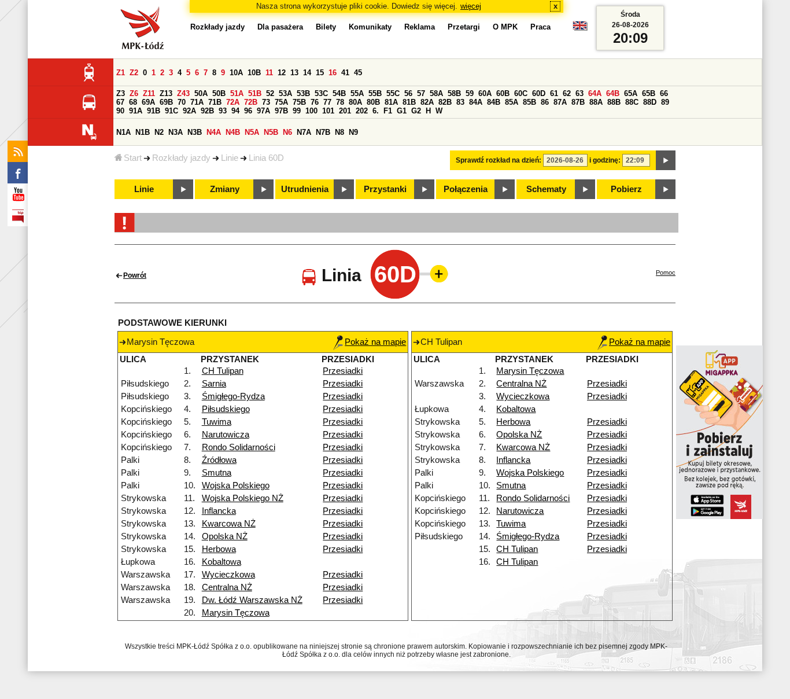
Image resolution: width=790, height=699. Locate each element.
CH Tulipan (222, 371)
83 (460, 102)
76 (315, 102)
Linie (229, 158)
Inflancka (219, 511)
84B (493, 102)
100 (311, 110)
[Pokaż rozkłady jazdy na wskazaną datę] (665, 160)
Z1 (120, 72)
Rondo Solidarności (238, 447)
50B (219, 93)
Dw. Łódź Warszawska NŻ (252, 600)
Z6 (134, 93)
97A (263, 110)
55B (375, 93)
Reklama (419, 27)
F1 (387, 110)
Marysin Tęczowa (236, 612)
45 (358, 72)
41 (345, 72)
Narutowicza (225, 434)
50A (201, 93)
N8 (339, 132)
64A (594, 93)
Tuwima (216, 421)
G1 (402, 110)
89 (665, 102)
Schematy (546, 189)
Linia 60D (266, 158)
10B (254, 72)
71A (197, 102)
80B (373, 102)
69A (148, 102)
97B (281, 110)
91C (171, 110)
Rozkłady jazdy (181, 158)
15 (320, 72)
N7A (304, 132)
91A (135, 110)
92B (207, 110)
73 (266, 102)
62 (567, 93)
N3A (175, 132)
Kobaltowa (221, 561)
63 (579, 93)
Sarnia (214, 383)
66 (664, 93)
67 (120, 102)
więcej (470, 6)
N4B (233, 132)
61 (554, 93)
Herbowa (219, 549)
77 (327, 102)
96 (248, 110)
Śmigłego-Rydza (233, 396)
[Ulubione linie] (435, 273)
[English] (580, 28)
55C (393, 93)
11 (269, 72)
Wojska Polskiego (236, 485)
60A (485, 93)
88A (596, 102)
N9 (353, 132)
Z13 (166, 93)
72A (232, 102)
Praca (540, 27)
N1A (123, 132)
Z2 (134, 72)
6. (375, 110)
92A (189, 110)
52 (270, 93)
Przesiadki (343, 371)
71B (215, 102)
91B (153, 110)
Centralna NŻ (227, 587)
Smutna (216, 472)
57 (421, 93)
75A (281, 102)
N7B (323, 132)
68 (133, 102)
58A (436, 93)
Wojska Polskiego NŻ (242, 498)
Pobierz (626, 189)
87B (578, 102)
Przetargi (464, 27)
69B (166, 102)
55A (357, 93)
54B (339, 93)
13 (294, 72)
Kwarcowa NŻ (229, 523)
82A (427, 102)
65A (630, 93)
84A (475, 102)
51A (236, 93)
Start (133, 158)
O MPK (505, 27)
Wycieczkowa (228, 574)
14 (307, 72)
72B (250, 102)
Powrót (134, 275)
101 (328, 110)
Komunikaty (370, 27)
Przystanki (385, 189)
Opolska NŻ (225, 536)
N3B (194, 132)
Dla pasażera (280, 27)
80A (355, 102)
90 (120, 110)
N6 (287, 132)
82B (445, 102)
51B (254, 93)
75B (299, 102)
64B (612, 93)
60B (503, 93)
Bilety (326, 27)
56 (408, 93)
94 (235, 110)
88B (614, 102)
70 (182, 102)
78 (340, 102)
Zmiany (224, 189)
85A (511, 102)
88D (649, 102)
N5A (252, 132)
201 (345, 110)
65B (648, 93)
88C (631, 102)
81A (391, 102)
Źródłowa (219, 460)
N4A (213, 132)
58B (454, 93)
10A (236, 72)
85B (529, 102)
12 (282, 72)
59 (470, 93)
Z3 (120, 93)
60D (538, 93)
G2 (416, 110)
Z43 (183, 93)
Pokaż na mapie (375, 342)
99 (297, 110)
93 (223, 110)
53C (321, 93)
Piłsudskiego (226, 409)
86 (545, 102)
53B (303, 93)
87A (560, 102)
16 (332, 72)
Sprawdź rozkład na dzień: (498, 160)
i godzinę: (605, 160)
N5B (271, 132)
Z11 (149, 93)
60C (520, 93)
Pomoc (665, 272)
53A (285, 93)
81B (409, 102)
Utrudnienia (304, 189)
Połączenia (466, 189)
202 (362, 110)
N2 (159, 132)
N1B (142, 132)
